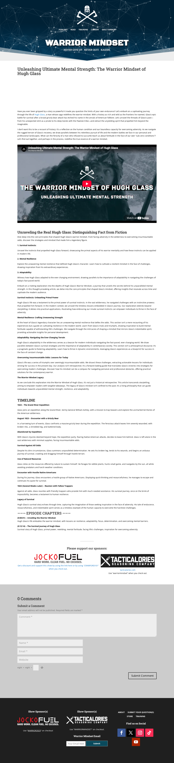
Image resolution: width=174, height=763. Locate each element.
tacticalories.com (127, 570)
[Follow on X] (131, 733)
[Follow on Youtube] (136, 742)
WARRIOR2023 (34, 730)
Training (83, 29)
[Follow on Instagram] (140, 733)
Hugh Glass (40, 114)
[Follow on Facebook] (121, 733)
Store (130, 716)
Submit (96, 743)
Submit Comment (142, 675)
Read (73, 29)
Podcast (63, 29)
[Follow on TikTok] (149, 733)
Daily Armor (108, 29)
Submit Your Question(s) (141, 712)
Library (95, 29)
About (121, 712)
